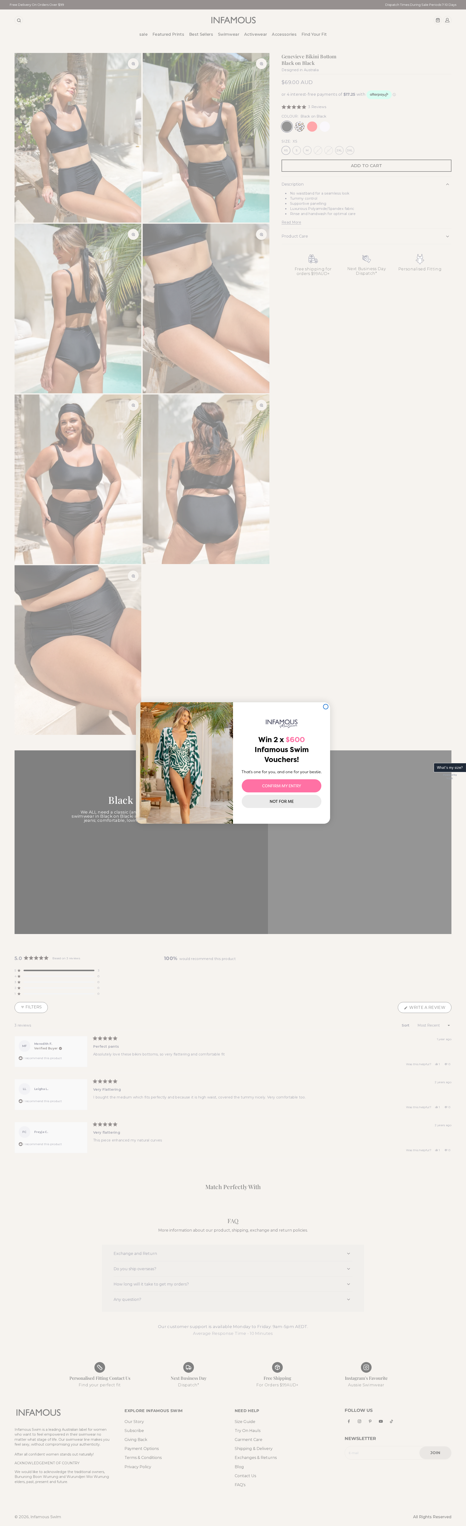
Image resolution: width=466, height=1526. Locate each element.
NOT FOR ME (282, 801)
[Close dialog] (325, 706)
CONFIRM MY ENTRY (281, 786)
